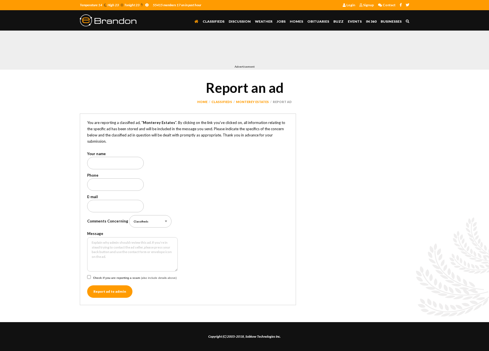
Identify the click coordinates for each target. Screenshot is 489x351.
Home (202, 102)
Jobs (281, 21)
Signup (368, 5)
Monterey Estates (252, 102)
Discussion (240, 21)
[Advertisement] (183, 49)
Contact (389, 5)
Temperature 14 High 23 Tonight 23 (110, 5)
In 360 (371, 21)
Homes (296, 21)
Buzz (338, 21)
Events (355, 21)
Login (350, 5)
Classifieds (213, 21)
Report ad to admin (109, 291)
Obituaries (318, 21)
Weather (264, 21)
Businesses (391, 21)
